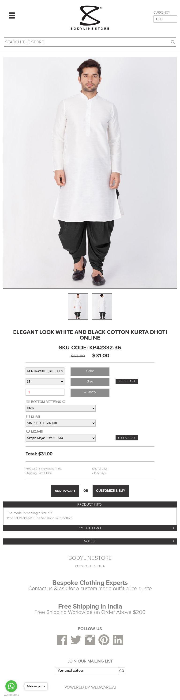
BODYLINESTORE (90, 558)
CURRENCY (162, 12)
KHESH (36, 417)
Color (90, 371)
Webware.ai (103, 687)
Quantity (90, 392)
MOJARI (37, 432)
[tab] (90, 504)
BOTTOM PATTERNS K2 (48, 402)
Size (90, 381)
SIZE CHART (126, 381)
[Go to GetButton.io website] (11, 695)
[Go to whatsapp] (11, 686)
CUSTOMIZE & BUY (110, 491)
